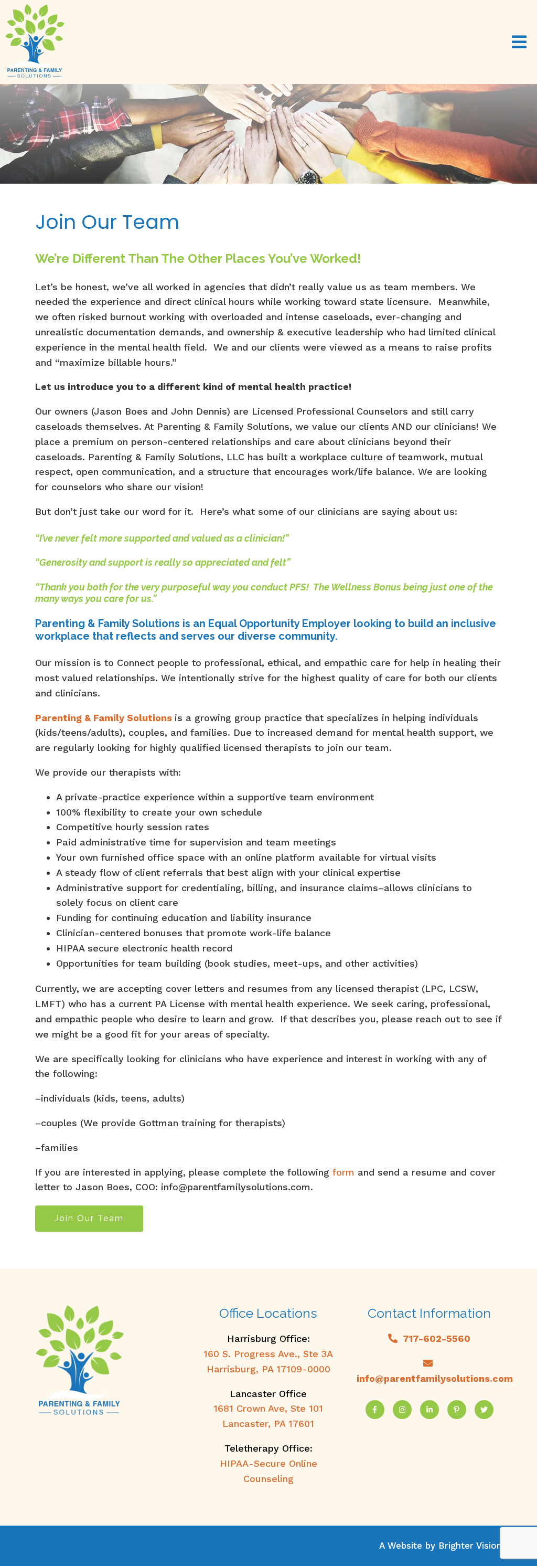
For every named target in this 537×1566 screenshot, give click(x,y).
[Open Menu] (519, 42)
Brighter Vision (470, 1545)
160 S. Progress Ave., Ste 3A (268, 1353)
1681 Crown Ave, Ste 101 (268, 1408)
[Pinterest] (456, 1409)
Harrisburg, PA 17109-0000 (268, 1368)
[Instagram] (402, 1409)
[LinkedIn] (429, 1409)
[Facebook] (375, 1409)
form (343, 1172)
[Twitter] (484, 1409)
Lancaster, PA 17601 (268, 1423)
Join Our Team (89, 1218)
